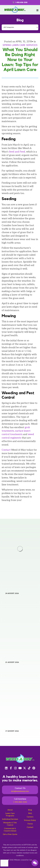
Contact (30, 827)
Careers (30, 817)
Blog (20, 20)
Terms (30, 824)
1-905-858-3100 (20, 802)
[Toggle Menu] (37, 10)
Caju (30, 860)
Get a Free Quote (10, 834)
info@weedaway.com (20, 791)
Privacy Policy (30, 820)
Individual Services (10, 819)
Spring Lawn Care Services (20, 45)
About (10, 810)
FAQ (30, 813)
